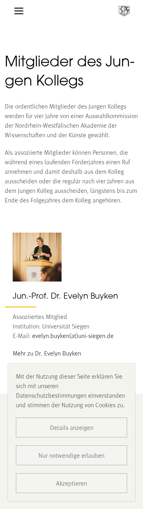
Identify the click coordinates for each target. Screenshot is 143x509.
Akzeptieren (71, 483)
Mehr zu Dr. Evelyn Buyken (47, 353)
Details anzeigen (71, 427)
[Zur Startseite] (124, 11)
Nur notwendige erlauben (71, 455)
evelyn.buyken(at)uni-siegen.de (73, 335)
